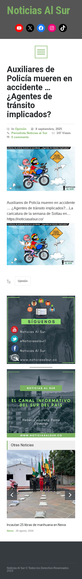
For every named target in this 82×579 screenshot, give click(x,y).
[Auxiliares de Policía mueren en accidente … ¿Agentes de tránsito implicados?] (41, 169)
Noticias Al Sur (38, 10)
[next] (70, 495)
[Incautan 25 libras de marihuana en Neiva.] (41, 484)
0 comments (20, 137)
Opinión (20, 129)
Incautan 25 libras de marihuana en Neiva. (37, 525)
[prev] (12, 495)
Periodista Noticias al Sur (29, 133)
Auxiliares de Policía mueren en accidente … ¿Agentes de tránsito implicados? (39, 92)
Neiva (10, 530)
